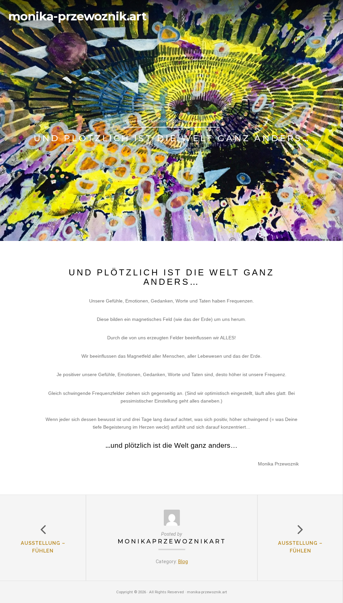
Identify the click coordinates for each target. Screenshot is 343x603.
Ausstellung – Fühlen (43, 546)
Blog (183, 562)
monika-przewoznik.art (77, 16)
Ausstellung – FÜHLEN (300, 546)
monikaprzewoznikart (172, 541)
